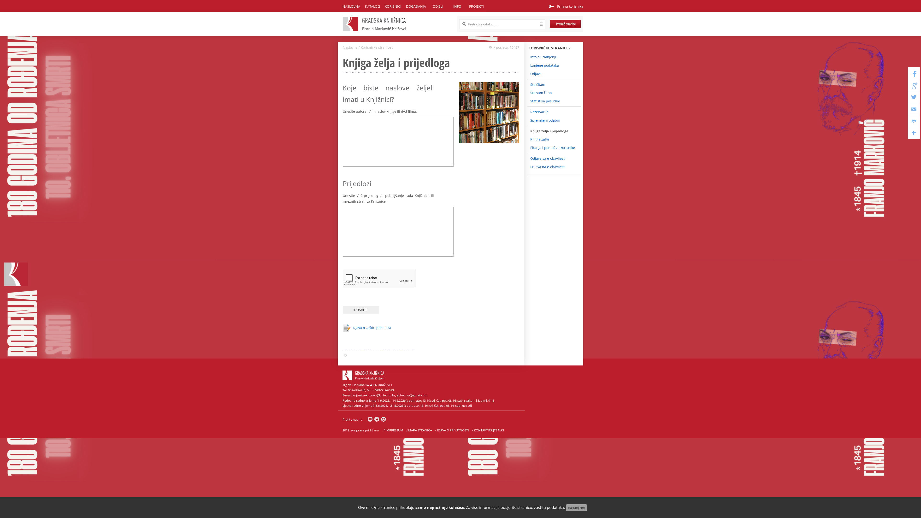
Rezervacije (539, 112)
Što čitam (537, 84)
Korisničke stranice (376, 47)
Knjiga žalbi (539, 139)
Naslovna (351, 6)
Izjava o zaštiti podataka (372, 327)
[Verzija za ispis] (490, 48)
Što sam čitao (541, 92)
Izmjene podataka (544, 65)
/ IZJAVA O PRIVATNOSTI (452, 430)
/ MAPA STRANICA (419, 430)
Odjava (536, 73)
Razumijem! (576, 508)
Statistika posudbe (545, 101)
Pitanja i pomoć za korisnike (552, 147)
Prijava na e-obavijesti (548, 167)
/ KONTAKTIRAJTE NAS (488, 430)
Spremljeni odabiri (545, 120)
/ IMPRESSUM (393, 430)
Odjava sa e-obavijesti (548, 158)
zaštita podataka (549, 507)
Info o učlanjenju (543, 57)
